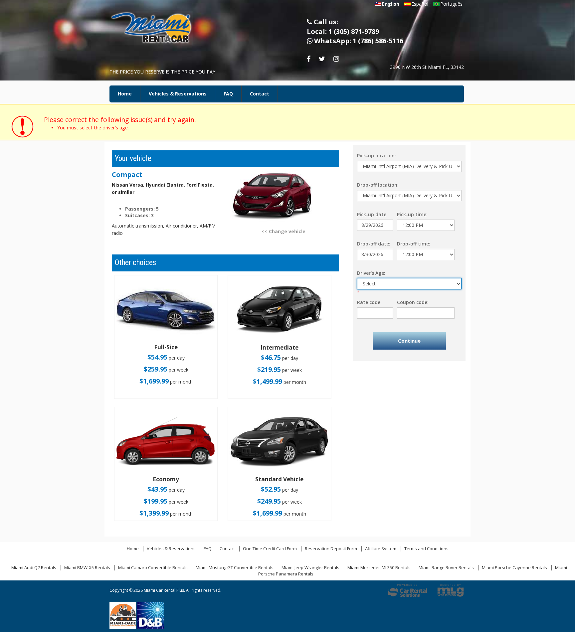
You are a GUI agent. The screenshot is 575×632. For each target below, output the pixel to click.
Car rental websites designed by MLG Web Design (450, 590)
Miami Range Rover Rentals (446, 567)
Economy (166, 479)
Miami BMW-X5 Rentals (87, 567)
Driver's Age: (371, 273)
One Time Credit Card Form (270, 549)
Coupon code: (413, 302)
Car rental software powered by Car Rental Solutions (407, 590)
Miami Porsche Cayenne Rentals (514, 567)
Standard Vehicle (279, 479)
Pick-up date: (372, 214)
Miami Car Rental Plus (156, 30)
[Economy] (166, 441)
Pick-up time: (412, 214)
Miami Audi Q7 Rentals (33, 567)
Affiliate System (380, 549)
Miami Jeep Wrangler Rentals (310, 567)
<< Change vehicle (283, 231)
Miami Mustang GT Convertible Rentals (235, 567)
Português (451, 4)
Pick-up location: (376, 155)
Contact (259, 93)
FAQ (228, 93)
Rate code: (369, 302)
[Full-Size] (166, 310)
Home (125, 93)
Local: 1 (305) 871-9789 (343, 31)
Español (419, 4)
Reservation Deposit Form (331, 549)
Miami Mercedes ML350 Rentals (379, 567)
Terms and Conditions (426, 549)
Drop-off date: (373, 243)
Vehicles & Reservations (178, 93)
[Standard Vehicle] (279, 441)
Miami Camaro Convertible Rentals (153, 567)
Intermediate (279, 347)
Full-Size (166, 347)
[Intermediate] (279, 310)
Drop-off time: (413, 243)
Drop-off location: (378, 185)
